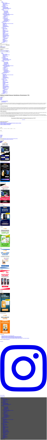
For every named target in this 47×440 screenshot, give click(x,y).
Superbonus (4, 30)
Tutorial (2, 22)
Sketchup (4, 39)
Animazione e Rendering (5, 31)
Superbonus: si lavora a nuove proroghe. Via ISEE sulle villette (11, 138)
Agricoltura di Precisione (5, 426)
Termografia (4, 92)
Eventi (3, 29)
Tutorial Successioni (6, 19)
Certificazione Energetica (5, 33)
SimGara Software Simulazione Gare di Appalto (8, 23)
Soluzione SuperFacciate (3, 122)
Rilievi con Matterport (5, 80)
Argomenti (3, 27)
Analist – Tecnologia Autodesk (6, 3)
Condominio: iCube (5, 21)
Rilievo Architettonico (6, 12)
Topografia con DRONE (5, 58)
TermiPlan (4, 24)
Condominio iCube (5, 75)
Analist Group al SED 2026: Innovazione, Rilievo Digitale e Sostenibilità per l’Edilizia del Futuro (12, 337)
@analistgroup (7, 339)
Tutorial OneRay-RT (5, 25)
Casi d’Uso (4, 32)
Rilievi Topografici (6, 11)
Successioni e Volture (5, 18)
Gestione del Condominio (5, 86)
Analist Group (3, 42)
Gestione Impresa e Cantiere (6, 35)
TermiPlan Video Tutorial (7, 66)
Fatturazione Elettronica (5, 34)
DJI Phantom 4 (4, 78)
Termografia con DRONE (5, 7)
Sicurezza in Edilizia (5, 38)
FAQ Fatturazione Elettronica (6, 72)
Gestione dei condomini (5, 5)
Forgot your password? (2, 46)
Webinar (2, 2)
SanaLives (4, 37)
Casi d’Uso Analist (6, 10)
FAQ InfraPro (5, 13)
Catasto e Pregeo (6, 63)
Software (3, 9)
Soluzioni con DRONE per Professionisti (5, 124)
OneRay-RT (4, 17)
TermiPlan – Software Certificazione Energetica (8, 14)
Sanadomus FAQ (6, 89)
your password (7, 45)
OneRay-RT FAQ (6, 69)
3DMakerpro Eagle (5, 28)
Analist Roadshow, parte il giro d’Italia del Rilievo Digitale (8, 335)
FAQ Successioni (6, 20)
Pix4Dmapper (4, 16)
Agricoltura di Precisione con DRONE (7, 8)
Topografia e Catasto (5, 41)
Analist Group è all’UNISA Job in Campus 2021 (8, 139)
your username (7, 44)
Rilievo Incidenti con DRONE (6, 60)
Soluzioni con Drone (4, 6)
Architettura (4, 83)
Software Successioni (5, 77)
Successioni (4, 4)
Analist (3, 61)
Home (2, 1)
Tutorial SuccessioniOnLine (6, 26)
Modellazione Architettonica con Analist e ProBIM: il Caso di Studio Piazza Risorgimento (11, 336)
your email (7, 48)
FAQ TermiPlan (5, 15)
